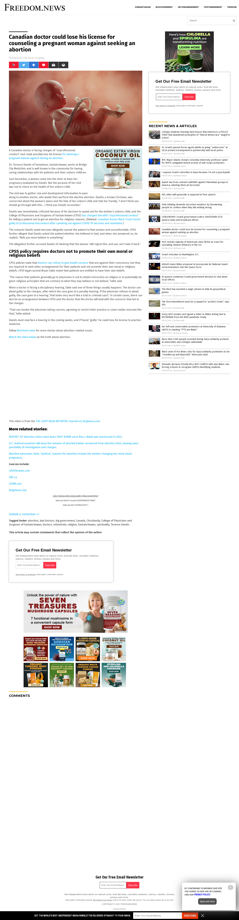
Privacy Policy (119, 909)
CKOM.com (15, 483)
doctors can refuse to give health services (63, 262)
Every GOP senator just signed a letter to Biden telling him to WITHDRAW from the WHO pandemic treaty (194, 316)
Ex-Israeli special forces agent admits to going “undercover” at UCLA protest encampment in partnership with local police (195, 149)
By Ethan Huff (179, 141)
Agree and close (207, 901)
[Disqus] (75, 741)
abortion (33, 520)
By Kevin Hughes (180, 236)
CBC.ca (13, 477)
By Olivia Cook (179, 248)
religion (72, 524)
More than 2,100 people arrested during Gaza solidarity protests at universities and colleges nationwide (195, 340)
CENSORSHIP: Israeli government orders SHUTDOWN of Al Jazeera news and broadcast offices (192, 218)
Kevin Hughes (36, 57)
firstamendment (213, 7)
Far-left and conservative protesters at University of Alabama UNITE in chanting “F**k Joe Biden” (194, 328)
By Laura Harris (180, 223)
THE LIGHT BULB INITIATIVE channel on (68, 421)
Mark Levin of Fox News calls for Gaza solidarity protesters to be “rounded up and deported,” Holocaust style (196, 353)
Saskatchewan (86, 524)
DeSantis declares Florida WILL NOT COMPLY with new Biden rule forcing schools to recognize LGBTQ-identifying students (195, 366)
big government (65, 520)
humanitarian (143, 7)
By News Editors (180, 176)
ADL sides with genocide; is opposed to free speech (188, 194)
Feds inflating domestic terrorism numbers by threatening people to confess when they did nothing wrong (192, 206)
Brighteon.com (18, 490)
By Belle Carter (180, 166)
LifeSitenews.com (19, 470)
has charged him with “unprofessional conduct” (110, 215)
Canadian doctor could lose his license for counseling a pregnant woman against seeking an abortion (196, 231)
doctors (47, 524)
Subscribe (190, 915)
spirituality (103, 524)
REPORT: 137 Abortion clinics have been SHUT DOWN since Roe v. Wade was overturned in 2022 (65, 436)
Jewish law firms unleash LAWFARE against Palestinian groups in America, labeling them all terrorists (195, 184)
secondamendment (188, 7)
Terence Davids (120, 524)
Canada (80, 520)
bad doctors (47, 520)
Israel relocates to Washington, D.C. (180, 254)
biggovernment (164, 7)
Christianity (93, 520)
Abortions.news (26, 330)
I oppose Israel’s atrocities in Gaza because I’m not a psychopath (196, 172)
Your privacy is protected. (26, 574)
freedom (232, 7)
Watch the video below (22, 337)
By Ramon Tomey (180, 333)
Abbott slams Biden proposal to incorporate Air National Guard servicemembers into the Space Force (195, 266)
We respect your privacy (103, 900)
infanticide (59, 524)
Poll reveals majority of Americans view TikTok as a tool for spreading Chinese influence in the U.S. (192, 243)
